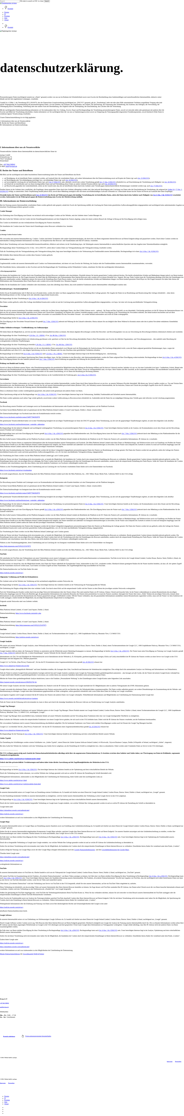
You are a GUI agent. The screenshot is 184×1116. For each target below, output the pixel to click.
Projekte (7, 1100)
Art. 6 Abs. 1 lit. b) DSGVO (38, 298)
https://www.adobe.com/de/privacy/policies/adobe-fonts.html (20, 784)
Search (47, 1)
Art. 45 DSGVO (88, 662)
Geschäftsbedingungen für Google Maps (115, 850)
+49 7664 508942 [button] (4, 1003)
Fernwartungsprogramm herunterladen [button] (38, 1036)
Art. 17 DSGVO (54, 182)
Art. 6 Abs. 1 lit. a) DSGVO (28, 318)
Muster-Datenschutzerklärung (10, 954)
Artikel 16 (171, 189)
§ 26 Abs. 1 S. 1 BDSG (37, 335)
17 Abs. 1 (178, 189)
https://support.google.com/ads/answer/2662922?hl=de (18, 682)
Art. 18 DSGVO (170, 182)
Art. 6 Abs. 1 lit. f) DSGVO (162, 195)
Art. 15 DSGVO (143, 178)
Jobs (5, 1102)
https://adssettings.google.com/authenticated (14, 810)
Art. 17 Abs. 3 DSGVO (107, 182)
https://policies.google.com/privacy (11, 573)
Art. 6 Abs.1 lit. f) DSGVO (86, 375)
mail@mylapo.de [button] (4, 1007)
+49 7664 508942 (9, 164)
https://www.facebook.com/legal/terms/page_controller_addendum (22, 424)
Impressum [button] (169, 1061)
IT (5, 1098)
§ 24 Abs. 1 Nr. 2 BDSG (54, 354)
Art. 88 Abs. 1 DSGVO (58, 335)
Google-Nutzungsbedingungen (84, 850)
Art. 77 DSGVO (156, 186)
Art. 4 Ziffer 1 (10, 102)
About (6, 1104)
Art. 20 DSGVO (110, 184)
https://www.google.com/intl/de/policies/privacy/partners (19, 698)
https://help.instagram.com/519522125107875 (15, 546)
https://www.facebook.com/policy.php (28, 613)
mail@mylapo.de (11, 166)
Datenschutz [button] (178, 1061)
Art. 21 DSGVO (42, 195)
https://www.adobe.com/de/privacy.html (13, 780)
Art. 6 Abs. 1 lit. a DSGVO (54, 433)
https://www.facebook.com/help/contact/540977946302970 (20, 417)
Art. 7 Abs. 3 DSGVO (50, 321)
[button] (9, 1036)
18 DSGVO (4, 191)
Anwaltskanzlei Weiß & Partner (33, 954)
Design (6, 1096)
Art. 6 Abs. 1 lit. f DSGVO (94, 428)
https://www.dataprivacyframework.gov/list (14, 666)
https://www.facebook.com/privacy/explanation (16, 470)
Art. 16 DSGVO (71, 180)
